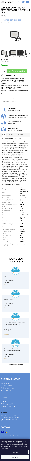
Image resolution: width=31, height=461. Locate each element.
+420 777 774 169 (10, 415)
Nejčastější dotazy (6, 390)
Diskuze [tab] (22, 135)
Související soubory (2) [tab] (12, 135)
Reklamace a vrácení (7, 388)
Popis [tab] (3, 135)
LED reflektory (23, 189)
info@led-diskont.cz (10, 420)
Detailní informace (6, 94)
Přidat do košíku (18, 71)
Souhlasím (15, 457)
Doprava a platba (6, 386)
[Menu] (27, 2)
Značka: (6, 23)
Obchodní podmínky (7, 404)
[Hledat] (19, 2)
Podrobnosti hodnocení (12, 20)
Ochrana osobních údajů (8, 406)
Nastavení (15, 452)
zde (8, 448)
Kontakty (3, 401)
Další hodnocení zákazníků (15, 364)
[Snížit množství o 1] (6, 72)
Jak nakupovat (5, 383)
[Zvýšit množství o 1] (6, 70)
